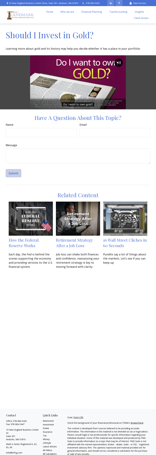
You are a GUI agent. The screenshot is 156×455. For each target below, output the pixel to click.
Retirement (48, 420)
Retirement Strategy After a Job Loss (74, 242)
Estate (46, 428)
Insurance (47, 431)
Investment (48, 424)
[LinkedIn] (110, 3)
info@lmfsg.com (14, 452)
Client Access (139, 3)
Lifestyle (47, 442)
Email (83, 124)
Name (9, 124)
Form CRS (78, 417)
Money (46, 439)
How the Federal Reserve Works (24, 242)
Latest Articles (50, 446)
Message (11, 145)
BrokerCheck (137, 422)
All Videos (47, 450)
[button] (50, 11)
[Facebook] (119, 3)
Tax (44, 435)
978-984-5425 (93, 3)
